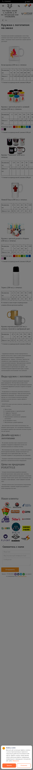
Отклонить (24, 765)
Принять (9, 765)
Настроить (16, 760)
